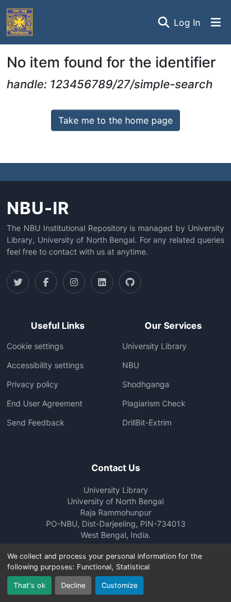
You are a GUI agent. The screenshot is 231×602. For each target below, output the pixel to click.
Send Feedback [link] (35, 423)
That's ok (29, 585)
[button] (20, 22)
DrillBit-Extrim (147, 423)
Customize (119, 585)
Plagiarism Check (154, 404)
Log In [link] (187, 22)
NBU (130, 365)
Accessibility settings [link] (45, 365)
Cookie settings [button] (35, 346)
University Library (154, 346)
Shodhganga (145, 384)
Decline (73, 585)
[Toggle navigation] (215, 22)
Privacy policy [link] (32, 384)
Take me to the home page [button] (115, 120)
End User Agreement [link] (44, 404)
